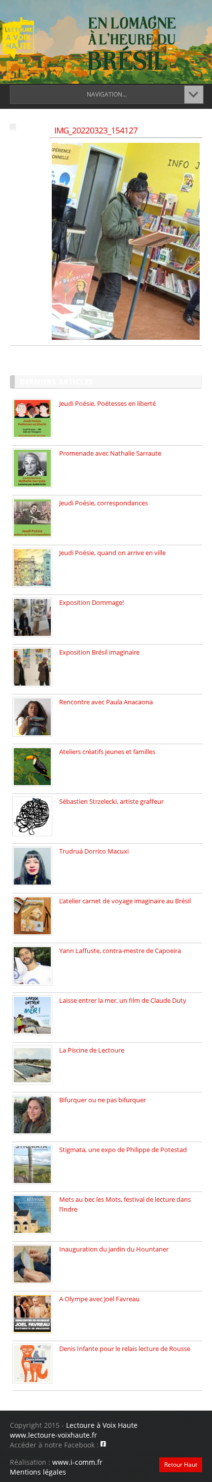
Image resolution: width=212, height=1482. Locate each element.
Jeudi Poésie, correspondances (103, 502)
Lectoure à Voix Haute (102, 1425)
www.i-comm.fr (77, 1462)
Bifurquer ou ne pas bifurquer (102, 1099)
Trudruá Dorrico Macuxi (94, 851)
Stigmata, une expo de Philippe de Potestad (123, 1149)
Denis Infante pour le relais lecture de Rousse (124, 1348)
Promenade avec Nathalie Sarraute (110, 453)
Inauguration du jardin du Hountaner (114, 1249)
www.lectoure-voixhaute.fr (53, 1435)
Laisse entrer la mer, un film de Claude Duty (122, 1000)
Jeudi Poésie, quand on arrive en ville (112, 552)
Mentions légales (38, 1472)
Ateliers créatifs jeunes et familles (107, 751)
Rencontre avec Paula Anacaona (106, 701)
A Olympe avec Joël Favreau (99, 1298)
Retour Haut (180, 1464)
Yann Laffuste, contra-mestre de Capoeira (120, 950)
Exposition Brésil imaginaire (99, 652)
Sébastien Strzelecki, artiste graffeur (111, 801)
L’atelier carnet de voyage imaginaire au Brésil (125, 900)
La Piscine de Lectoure (91, 1050)
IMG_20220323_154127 (96, 130)
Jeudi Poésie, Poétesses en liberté (107, 403)
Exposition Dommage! (91, 602)
